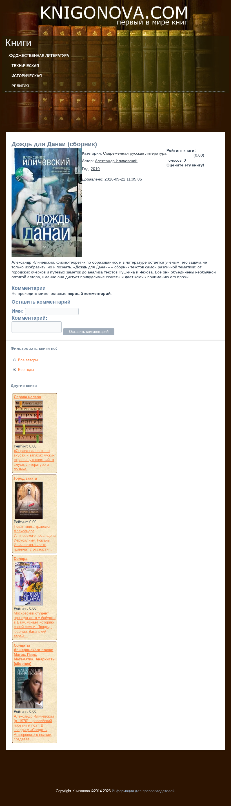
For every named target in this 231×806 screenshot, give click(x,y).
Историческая (27, 76)
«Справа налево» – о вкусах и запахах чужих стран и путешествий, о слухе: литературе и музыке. (34, 460)
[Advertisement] (104, 105)
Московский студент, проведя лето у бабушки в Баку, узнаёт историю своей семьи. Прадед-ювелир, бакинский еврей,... (34, 624)
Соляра (20, 558)
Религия (20, 86)
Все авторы (28, 360)
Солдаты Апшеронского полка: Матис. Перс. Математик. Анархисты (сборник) (34, 654)
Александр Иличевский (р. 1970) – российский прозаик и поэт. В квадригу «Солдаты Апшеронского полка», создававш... (34, 727)
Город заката (25, 478)
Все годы (26, 370)
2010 (95, 168)
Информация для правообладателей (143, 791)
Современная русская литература (134, 153)
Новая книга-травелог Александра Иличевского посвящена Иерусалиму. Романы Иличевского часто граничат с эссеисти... (34, 537)
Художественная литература (38, 56)
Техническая (25, 66)
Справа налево (27, 397)
